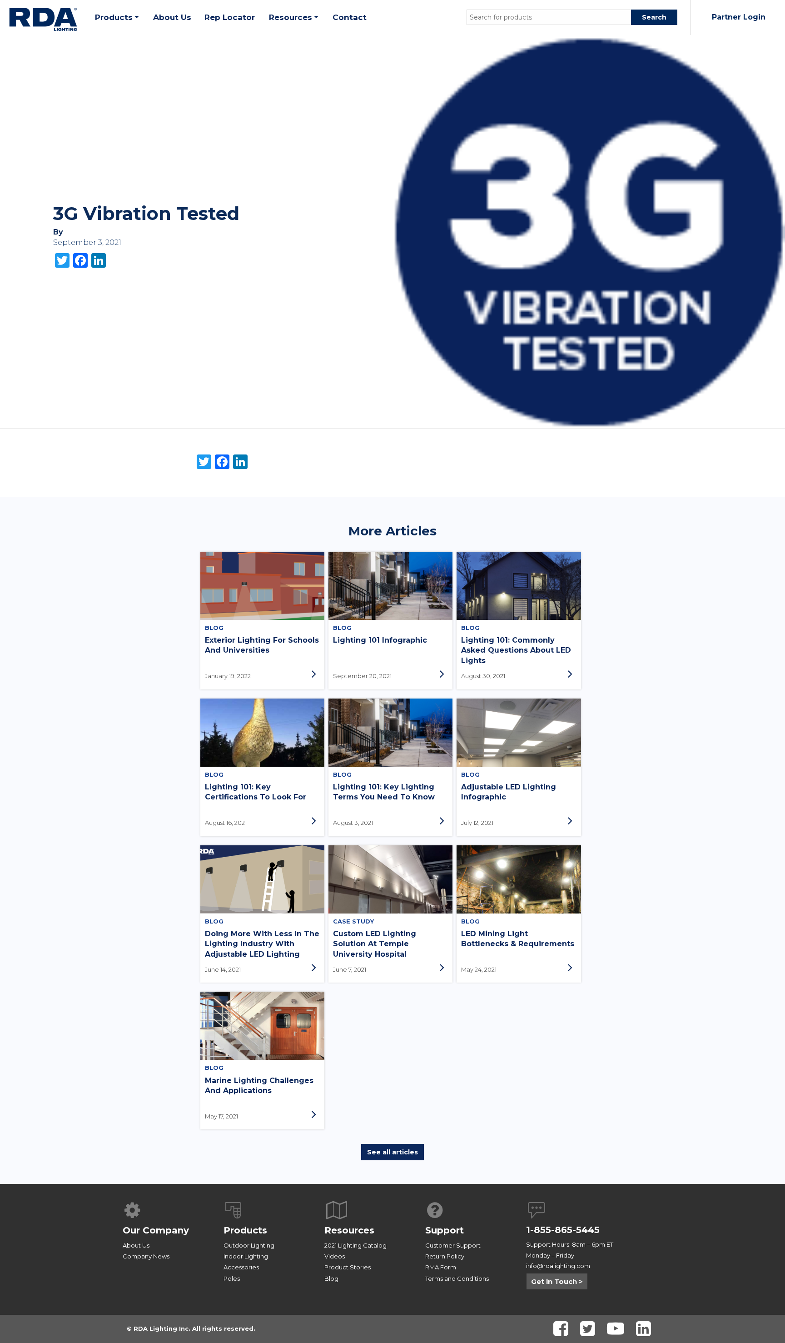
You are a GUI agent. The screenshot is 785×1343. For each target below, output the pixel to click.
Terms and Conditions (457, 1278)
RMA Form (440, 1267)
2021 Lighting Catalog (355, 1245)
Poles (232, 1278)
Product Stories (347, 1267)
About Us (136, 1245)
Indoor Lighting (246, 1256)
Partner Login (738, 17)
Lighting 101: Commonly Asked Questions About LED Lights (516, 650)
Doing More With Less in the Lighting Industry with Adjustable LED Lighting (262, 944)
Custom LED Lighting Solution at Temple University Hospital (374, 944)
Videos (334, 1256)
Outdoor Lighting (249, 1245)
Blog (331, 1278)
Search (654, 17)
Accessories (241, 1267)
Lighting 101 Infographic (380, 640)
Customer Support (453, 1245)
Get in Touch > (557, 1281)
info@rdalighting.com (558, 1265)
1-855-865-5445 (563, 1229)
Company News (146, 1256)
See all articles (392, 1152)
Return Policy (444, 1256)
